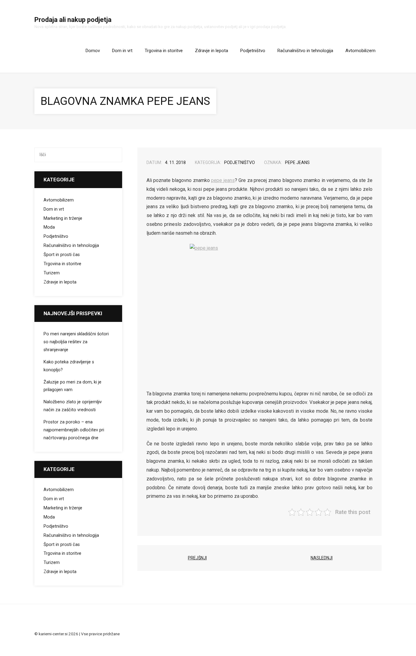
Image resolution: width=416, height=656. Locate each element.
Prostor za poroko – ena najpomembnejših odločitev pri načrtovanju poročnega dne (74, 429)
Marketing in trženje (63, 218)
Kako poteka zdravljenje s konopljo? (69, 366)
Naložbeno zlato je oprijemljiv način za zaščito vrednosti (73, 405)
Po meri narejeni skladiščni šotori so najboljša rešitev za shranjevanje (76, 341)
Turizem (52, 273)
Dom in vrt (54, 209)
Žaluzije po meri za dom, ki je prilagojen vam (72, 386)
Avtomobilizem (59, 200)
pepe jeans (297, 162)
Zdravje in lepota (60, 282)
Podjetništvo (239, 162)
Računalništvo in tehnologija (71, 245)
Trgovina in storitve (62, 263)
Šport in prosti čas (62, 254)
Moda (49, 227)
